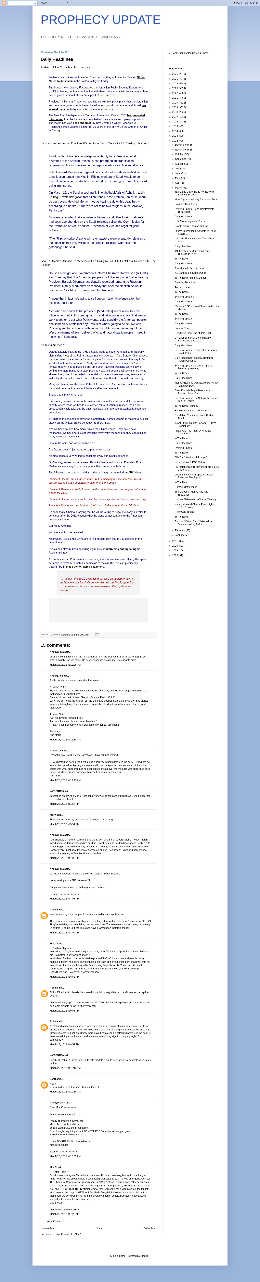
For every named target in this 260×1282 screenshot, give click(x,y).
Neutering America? (52, 345)
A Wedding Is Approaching (189, 268)
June (178, 173)
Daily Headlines (183, 216)
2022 (175, 93)
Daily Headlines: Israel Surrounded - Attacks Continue (195, 359)
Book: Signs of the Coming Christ (190, 53)
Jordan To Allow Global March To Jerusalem (66, 67)
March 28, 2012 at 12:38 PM (65, 739)
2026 (175, 74)
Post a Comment (55, 1221)
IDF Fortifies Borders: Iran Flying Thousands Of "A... (192, 252)
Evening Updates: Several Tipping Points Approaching (193, 367)
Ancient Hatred (183, 287)
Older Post (149, 1228)
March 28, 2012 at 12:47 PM (65, 780)
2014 (175, 131)
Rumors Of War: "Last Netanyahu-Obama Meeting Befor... (193, 523)
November (181, 149)
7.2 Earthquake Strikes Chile (190, 272)
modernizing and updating (119, 549)
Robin (53, 909)
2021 (175, 97)
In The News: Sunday (186, 405)
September (181, 159)
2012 (175, 140)
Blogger (145, 1256)
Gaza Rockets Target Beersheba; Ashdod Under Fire (193, 392)
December (181, 144)
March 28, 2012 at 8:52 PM (64, 976)
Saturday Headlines (186, 204)
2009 (175, 550)
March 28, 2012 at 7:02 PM (64, 858)
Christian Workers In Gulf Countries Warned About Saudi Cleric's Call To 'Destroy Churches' (94, 143)
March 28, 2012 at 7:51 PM (64, 898)
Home (99, 1228)
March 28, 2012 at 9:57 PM (64, 1044)
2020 (175, 102)
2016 (175, 121)
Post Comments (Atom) (68, 1234)
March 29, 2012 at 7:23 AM (64, 1214)
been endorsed (82, 122)
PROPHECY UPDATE (101, 19)
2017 (175, 117)
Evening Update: (184, 318)
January (180, 535)
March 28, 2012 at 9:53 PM (64, 1010)
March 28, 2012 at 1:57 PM (64, 803)
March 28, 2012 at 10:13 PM (65, 1068)
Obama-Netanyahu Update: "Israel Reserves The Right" (194, 476)
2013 (175, 135)
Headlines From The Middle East (193, 333)
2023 (175, 88)
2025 (175, 78)
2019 (175, 107)
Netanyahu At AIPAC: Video (190, 462)
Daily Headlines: (184, 301)
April (178, 182)
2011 (175, 541)
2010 (175, 545)
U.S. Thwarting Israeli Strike (190, 221)
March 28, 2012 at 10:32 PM (65, 1156)
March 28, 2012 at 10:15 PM (65, 1091)
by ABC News (133, 472)
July (177, 168)
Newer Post (48, 1228)
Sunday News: (183, 328)
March (179, 187)
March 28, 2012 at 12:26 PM (65, 664)
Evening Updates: (184, 296)
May (177, 178)
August (179, 163)
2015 (175, 126)
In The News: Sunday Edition (191, 277)
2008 (175, 555)
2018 (175, 112)
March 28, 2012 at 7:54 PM (64, 932)
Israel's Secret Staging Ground (191, 226)
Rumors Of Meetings (186, 487)
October (179, 154)
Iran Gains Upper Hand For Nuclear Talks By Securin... (194, 193)
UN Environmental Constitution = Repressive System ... (193, 339)
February (180, 530)
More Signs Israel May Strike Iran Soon (196, 199)
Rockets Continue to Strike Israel (193, 410)
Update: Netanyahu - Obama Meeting (195, 499)
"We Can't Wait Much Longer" (191, 457)
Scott (53, 1079)
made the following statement (84, 566)
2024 (175, 83)
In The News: (182, 258)
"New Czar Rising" (185, 511)
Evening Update (184, 448)
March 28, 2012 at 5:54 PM (64, 824)
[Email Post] (97, 634)
